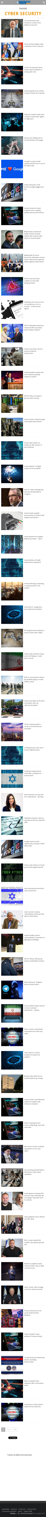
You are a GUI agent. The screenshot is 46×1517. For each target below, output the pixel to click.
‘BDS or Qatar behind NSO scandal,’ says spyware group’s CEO (34, 1242)
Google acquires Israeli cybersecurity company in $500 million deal (34, 844)
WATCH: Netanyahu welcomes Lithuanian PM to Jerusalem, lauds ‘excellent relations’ (34, 328)
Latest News (5, 1509)
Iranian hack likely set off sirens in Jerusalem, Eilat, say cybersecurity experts (34, 703)
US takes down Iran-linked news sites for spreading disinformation (34, 1360)
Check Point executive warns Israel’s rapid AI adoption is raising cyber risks (33, 70)
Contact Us (22, 1509)
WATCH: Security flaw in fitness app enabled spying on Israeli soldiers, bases (34, 680)
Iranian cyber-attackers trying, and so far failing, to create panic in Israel (34, 656)
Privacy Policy (31, 1509)
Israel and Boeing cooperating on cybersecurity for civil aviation (34, 586)
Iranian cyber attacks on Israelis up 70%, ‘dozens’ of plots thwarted (33, 445)
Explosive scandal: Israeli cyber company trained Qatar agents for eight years (34, 117)
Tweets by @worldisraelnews (19, 1455)
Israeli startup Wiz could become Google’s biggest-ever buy (34, 187)
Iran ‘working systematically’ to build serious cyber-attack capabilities (34, 1172)
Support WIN (28, 1511)
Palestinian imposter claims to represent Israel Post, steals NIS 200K (34, 820)
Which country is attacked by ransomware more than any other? (33, 1031)
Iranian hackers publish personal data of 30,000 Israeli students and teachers (34, 515)
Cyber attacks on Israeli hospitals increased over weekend (32, 1055)
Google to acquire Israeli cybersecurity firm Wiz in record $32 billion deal (34, 164)
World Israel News (27, 1513)
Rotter (20, 1511)
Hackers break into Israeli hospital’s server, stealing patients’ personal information (34, 210)
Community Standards (9, 1511)
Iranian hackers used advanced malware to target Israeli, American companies (34, 1102)
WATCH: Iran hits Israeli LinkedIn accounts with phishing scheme (32, 281)
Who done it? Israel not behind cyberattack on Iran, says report (34, 1149)
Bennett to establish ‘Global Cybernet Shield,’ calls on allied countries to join (34, 1266)
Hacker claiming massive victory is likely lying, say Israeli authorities (34, 1125)
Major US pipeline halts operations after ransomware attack (34, 1383)
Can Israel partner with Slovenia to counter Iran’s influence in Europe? (32, 23)
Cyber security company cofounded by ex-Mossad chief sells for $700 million (34, 914)
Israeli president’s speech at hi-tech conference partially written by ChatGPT (34, 375)
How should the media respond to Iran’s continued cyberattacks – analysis (34, 1008)
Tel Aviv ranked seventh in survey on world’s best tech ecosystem (33, 727)
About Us (14, 1509)
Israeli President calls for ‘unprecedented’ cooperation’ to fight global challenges (34, 938)
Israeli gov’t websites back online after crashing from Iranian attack (32, 773)
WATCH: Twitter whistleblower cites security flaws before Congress (34, 492)
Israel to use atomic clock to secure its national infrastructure (33, 351)
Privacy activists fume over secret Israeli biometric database (33, 1313)
